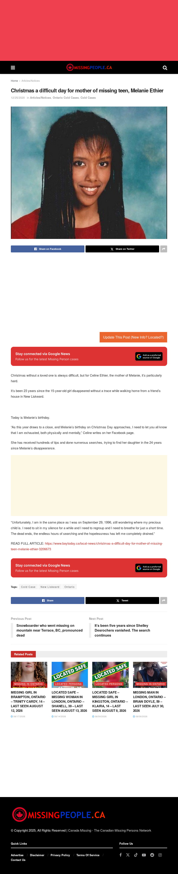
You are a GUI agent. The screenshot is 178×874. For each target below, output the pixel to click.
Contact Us (18, 860)
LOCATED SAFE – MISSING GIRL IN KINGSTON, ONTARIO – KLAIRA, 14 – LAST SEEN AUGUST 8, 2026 (110, 701)
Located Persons (68, 684)
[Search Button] (165, 67)
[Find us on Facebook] (120, 855)
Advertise (17, 855)
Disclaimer (37, 855)
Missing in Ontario (28, 684)
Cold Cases (88, 97)
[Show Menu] (13, 67)
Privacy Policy (60, 855)
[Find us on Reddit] (152, 855)
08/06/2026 (141, 716)
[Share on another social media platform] (163, 248)
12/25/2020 (18, 97)
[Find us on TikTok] (136, 854)
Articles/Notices (30, 80)
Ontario (69, 587)
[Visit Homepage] (89, 67)
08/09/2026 (100, 716)
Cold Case (28, 587)
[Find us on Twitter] (128, 854)
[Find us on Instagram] (160, 855)
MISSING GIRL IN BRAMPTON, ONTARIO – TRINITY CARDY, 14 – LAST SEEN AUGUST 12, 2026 (28, 701)
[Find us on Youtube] (144, 855)
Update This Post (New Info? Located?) (133, 337)
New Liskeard (50, 587)
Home (14, 80)
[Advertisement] (89, 30)
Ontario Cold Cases (66, 97)
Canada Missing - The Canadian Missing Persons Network (109, 830)
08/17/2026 (19, 716)
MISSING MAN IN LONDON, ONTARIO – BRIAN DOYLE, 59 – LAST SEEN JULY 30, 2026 (149, 701)
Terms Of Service (87, 855)
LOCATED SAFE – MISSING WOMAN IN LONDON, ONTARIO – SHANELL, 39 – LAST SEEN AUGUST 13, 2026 (69, 701)
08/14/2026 (60, 716)
